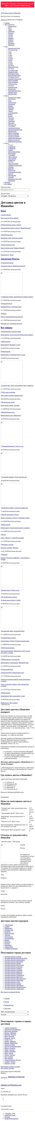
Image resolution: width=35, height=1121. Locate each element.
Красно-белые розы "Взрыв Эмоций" (13, 248)
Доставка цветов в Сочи (12, 982)
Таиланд (12, 1055)
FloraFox (8, 1113)
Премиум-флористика (15, 130)
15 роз (10, 57)
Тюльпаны (11, 104)
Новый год (11, 160)
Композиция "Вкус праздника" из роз (13, 696)
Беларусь (12, 1048)
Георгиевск (8, 945)
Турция (13, 1062)
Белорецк (7, 931)
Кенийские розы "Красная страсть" (12, 238)
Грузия (13, 1063)
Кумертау (7, 942)
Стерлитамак (8, 925)
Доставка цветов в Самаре (12, 956)
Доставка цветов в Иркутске (13, 977)
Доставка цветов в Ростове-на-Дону (15, 958)
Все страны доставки (7, 1068)
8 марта (10, 150)
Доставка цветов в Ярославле (13, 980)
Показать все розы (14, 48)
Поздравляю (12, 175)
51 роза (10, 63)
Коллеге (10, 41)
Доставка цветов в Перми (12, 963)
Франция (12, 1051)
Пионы (10, 106)
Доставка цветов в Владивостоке (15, 978)
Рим (5, 1058)
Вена (6, 1036)
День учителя (12, 157)
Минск (6, 1048)
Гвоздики (11, 123)
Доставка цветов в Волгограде (14, 965)
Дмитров (7, 935)
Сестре (10, 36)
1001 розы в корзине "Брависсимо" (12, 395)
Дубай (6, 1039)
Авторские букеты (14, 128)
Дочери (10, 35)
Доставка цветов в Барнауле (13, 972)
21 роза (10, 58)
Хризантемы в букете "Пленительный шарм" (15, 641)
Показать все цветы (14, 97)
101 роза (11, 65)
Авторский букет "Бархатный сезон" (12, 672)
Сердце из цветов (13, 136)
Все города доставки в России (10, 992)
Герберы (11, 109)
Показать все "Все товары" (9, 703)
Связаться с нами (9, 1115)
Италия (10, 1058)
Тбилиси (7, 1063)
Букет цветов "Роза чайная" (9, 218)
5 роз (9, 52)
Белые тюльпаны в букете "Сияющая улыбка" (15, 518)
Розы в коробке (13, 80)
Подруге (11, 33)
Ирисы (10, 114)
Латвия (10, 1056)
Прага (6, 1053)
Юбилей (11, 169)
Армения (13, 1041)
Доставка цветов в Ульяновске (14, 989)
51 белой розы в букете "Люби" (11, 600)
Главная (7, 23)
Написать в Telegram (15, 20)
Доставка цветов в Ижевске (13, 973)
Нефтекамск (8, 928)
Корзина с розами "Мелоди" (10, 548)
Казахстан (13, 1028)
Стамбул (7, 1062)
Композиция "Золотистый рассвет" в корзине (15, 528)
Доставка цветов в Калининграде (15, 987)
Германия (13, 1033)
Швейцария (13, 1043)
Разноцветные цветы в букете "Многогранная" (16, 228)
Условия (7, 1117)
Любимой (11, 31)
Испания (14, 1031)
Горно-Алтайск (9, 933)
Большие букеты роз (14, 79)
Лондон (6, 1046)
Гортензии (11, 121)
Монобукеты (12, 131)
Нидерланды (16, 1029)
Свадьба (10, 167)
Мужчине (11, 43)
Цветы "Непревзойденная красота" (12, 317)
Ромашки (11, 107)
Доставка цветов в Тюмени (13, 968)
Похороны (11, 180)
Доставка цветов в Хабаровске (14, 975)
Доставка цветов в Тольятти (13, 970)
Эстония (12, 1050)
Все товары (8, 184)
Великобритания (15, 1046)
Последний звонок (14, 152)
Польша (13, 1034)
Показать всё (12, 26)
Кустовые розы (13, 70)
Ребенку (10, 40)
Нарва (6, 1050)
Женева (6, 1043)
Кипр (13, 1045)
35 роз (10, 62)
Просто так (11, 170)
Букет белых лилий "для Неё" (10, 405)
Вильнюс (7, 1038)
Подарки (7, 182)
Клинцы (7, 943)
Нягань (6, 940)
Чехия (11, 1053)
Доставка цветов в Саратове (13, 967)
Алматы (7, 1028)
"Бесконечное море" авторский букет (12, 631)
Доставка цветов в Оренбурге (13, 985)
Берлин (6, 1033)
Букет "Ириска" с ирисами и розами (12, 538)
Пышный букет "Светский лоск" (11, 307)
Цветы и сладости (14, 140)
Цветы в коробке (13, 133)
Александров (8, 947)
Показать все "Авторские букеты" (11, 323)
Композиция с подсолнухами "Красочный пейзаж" (17, 335)
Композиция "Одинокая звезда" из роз (13, 355)
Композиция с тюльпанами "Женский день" (15, 662)
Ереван (6, 1041)
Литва (13, 1038)
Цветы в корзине (13, 135)
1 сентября (11, 155)
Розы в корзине (13, 82)
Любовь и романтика (15, 165)
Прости (10, 174)
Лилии (10, 111)
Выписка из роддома (14, 179)
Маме (10, 30)
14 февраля (11, 146)
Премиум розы (13, 72)
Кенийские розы (13, 74)
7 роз (9, 53)
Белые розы (12, 89)
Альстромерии (13, 113)
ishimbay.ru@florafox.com (11, 1085)
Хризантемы (12, 102)
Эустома (11, 119)
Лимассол (7, 1045)
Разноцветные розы (14, 91)
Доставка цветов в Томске (12, 984)
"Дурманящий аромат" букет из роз (12, 446)
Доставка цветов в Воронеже (13, 961)
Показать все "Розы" (7, 255)
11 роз (10, 55)
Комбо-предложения (14, 138)
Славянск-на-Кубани (11, 948)
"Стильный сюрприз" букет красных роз (14, 477)
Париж (6, 1051)
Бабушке (11, 38)
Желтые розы (12, 94)
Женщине (11, 45)
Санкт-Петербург (9, 1060)
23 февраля (11, 148)
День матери (12, 158)
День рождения (13, 163)
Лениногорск (8, 937)
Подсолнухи (12, 124)
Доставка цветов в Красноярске (14, 960)
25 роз (10, 60)
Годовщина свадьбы (14, 172)
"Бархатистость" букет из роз (10, 590)
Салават (7, 926)
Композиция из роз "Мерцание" (11, 415)
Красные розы (12, 87)
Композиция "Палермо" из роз (10, 345)
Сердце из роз (12, 84)
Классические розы (14, 75)
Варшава (7, 1034)
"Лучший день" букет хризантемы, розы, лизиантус (17, 385)
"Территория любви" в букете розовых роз (14, 508)
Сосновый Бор (9, 938)
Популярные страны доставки (10, 1066)
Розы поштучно (13, 67)
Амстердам (8, 1029)
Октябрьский (8, 930)
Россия (18, 1060)
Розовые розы (12, 92)
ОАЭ (10, 1039)
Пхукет (6, 1055)
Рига (5, 1056)
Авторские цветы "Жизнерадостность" (13, 266)
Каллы (10, 116)
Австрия (11, 1036)
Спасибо (11, 177)
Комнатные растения (15, 141)
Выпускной (12, 153)
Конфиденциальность (11, 1118)
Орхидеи (11, 118)
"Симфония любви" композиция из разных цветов (17, 297)
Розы (9, 101)
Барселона (7, 1031)
